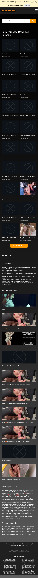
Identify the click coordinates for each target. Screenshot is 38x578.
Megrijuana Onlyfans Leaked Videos (21, 510)
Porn (3, 309)
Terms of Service (26, 544)
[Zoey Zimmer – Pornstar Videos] (28, 235)
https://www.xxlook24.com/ (9, 573)
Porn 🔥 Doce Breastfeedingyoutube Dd (13, 328)
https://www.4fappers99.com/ (9, 560)
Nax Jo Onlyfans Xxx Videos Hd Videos (12, 501)
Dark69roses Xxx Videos (13, 505)
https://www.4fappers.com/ (10, 559)
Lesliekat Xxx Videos (14, 507)
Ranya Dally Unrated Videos (25, 516)
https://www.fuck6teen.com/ (28, 561)
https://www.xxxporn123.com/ (9, 571)
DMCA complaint (6, 284)
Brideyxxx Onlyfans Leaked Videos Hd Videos (14, 490)
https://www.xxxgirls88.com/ (28, 559)
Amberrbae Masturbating (25, 509)
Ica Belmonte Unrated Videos (26, 499)
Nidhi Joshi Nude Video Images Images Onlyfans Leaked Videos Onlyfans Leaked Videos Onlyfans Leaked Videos (17, 502)
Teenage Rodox (6, 510)
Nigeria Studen (19, 493)
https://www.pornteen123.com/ (28, 565)
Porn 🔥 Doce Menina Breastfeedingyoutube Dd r (16, 385)
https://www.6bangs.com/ (9, 561)
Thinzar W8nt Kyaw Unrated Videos (20, 498)
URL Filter (18, 545)
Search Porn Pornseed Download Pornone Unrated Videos (19, 526)
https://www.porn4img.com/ (28, 572)
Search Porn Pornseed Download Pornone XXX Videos (18, 528)
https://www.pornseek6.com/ (28, 564)
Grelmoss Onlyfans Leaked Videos (11, 518)
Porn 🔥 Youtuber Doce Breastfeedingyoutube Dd (16, 441)
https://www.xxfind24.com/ (9, 572)
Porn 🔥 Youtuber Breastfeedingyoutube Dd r (14, 403)
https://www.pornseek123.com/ (28, 563)
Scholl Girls (5, 507)
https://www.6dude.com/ (9, 563)
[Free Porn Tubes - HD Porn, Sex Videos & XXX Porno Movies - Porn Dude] (28, 174)
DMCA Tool (25, 545)
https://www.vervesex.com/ (10, 567)
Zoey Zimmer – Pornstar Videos (29, 238)
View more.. (19, 246)
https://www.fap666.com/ (9, 564)
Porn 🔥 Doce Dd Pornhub (9, 347)
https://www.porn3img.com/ (28, 571)
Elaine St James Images (23, 513)
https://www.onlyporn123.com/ (28, 567)
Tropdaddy (24, 492)
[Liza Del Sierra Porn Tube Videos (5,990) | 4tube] (28, 194)
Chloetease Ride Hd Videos (9, 499)
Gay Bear (29, 490)
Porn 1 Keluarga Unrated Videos (11, 479)
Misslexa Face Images (27, 505)
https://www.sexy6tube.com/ (28, 560)
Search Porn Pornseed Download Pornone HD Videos (17, 530)
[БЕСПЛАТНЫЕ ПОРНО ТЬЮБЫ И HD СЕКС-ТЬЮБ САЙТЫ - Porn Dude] (10, 71)
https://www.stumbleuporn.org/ (28, 573)
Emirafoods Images (11, 516)
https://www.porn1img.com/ (28, 568)
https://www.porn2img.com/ (28, 570)
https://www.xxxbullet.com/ (10, 568)
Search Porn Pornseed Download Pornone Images (17, 534)
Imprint (20, 544)
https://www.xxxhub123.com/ (10, 570)
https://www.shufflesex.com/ (10, 566)
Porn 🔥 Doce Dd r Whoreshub (10, 366)
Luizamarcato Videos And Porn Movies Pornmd (14, 515)
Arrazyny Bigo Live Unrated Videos (11, 492)
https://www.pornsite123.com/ (9, 565)
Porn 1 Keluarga (6, 460)
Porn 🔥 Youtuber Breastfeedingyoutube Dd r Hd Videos (17, 422)
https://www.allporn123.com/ (28, 566)
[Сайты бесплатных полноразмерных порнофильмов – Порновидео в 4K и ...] (10, 51)
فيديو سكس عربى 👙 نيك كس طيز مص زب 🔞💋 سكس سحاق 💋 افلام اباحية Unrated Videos (18, 495)
